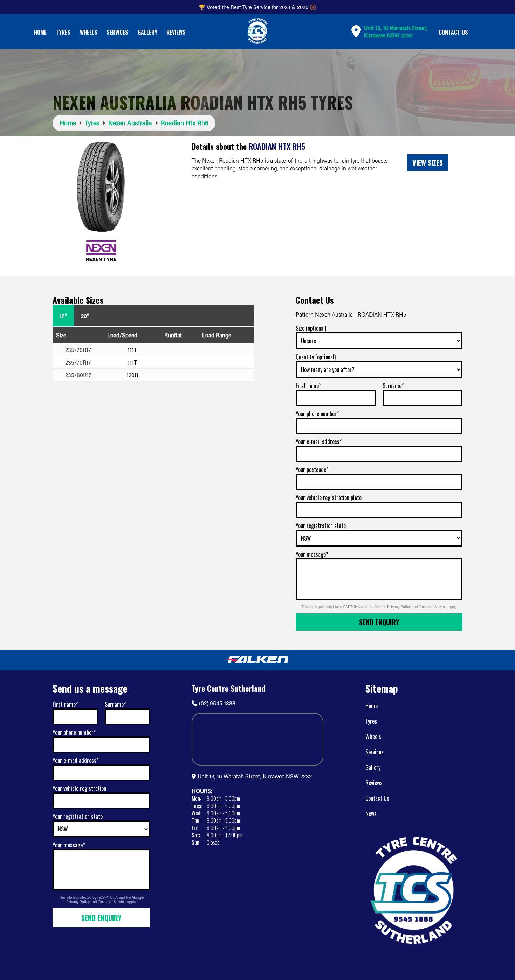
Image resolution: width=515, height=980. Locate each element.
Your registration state (321, 525)
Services (117, 32)
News (371, 813)
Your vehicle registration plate (329, 497)
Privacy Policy (399, 606)
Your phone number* (317, 413)
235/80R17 (78, 375)
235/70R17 (78, 349)
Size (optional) (311, 328)
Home (40, 32)
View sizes (427, 162)
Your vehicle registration (79, 788)
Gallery (147, 32)
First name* (308, 385)
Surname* (393, 385)
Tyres (63, 32)
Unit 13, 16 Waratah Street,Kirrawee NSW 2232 (395, 31)
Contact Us (453, 32)
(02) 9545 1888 (217, 703)
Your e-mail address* (319, 441)
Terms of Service (433, 606)
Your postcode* (312, 469)
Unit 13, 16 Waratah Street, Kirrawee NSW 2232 (255, 776)
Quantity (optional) (316, 357)
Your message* (312, 554)
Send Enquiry (379, 622)
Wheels (88, 32)
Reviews (176, 32)
